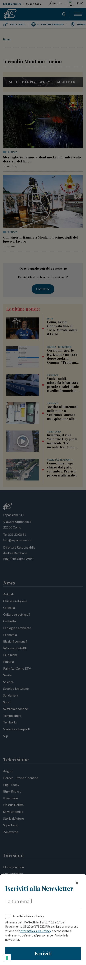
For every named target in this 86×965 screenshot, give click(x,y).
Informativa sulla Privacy (35, 931)
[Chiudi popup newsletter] (77, 882)
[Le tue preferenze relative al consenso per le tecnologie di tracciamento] (7, 958)
